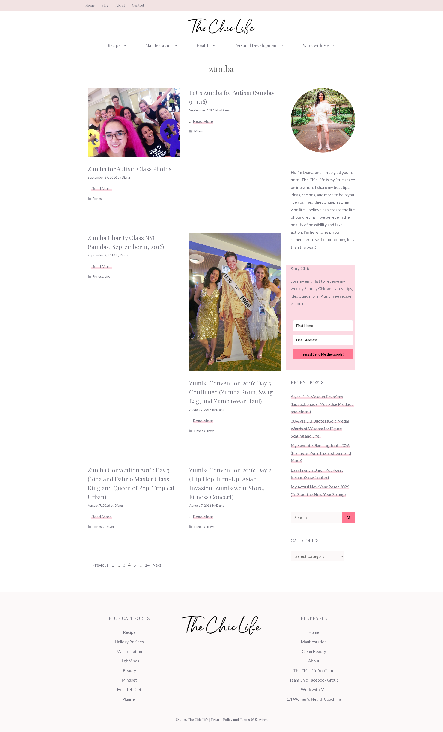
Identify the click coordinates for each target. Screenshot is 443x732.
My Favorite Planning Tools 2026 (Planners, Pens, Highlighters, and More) (321, 453)
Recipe (114, 45)
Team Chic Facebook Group (314, 679)
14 (147, 564)
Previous (98, 564)
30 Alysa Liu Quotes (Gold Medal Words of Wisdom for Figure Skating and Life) (320, 428)
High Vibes (129, 660)
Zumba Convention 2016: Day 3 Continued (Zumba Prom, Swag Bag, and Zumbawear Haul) (231, 392)
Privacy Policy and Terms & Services (239, 719)
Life (107, 276)
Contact (138, 5)
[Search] (348, 517)
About (120, 5)
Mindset (129, 679)
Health (203, 45)
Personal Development (256, 45)
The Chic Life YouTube (313, 670)
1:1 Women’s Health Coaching (314, 699)
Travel (210, 431)
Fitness (98, 198)
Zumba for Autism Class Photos (129, 169)
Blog (105, 5)
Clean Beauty (314, 651)
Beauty (129, 670)
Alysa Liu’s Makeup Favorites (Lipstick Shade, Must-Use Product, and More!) (322, 404)
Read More (101, 188)
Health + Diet (129, 689)
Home (90, 5)
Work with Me (316, 45)
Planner (129, 699)
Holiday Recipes (129, 641)
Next (159, 564)
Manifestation (159, 45)
